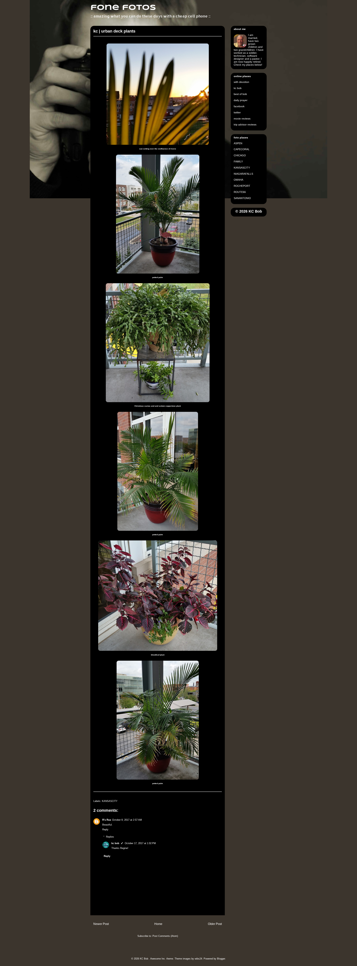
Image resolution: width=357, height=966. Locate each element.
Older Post (215, 923)
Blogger (221, 958)
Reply (105, 829)
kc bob (115, 843)
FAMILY (238, 161)
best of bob (240, 94)
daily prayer (240, 100)
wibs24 (198, 958)
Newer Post (101, 923)
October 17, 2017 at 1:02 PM (140, 843)
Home (158, 923)
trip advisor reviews (245, 124)
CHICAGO (240, 155)
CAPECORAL (242, 149)
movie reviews (242, 118)
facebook (239, 106)
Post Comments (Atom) (165, 936)
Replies (110, 836)
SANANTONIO (242, 198)
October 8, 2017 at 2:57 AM (127, 819)
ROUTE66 (240, 191)
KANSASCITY (110, 801)
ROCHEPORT (242, 185)
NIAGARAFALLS (243, 173)
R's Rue (106, 819)
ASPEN (238, 143)
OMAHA (238, 179)
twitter (237, 112)
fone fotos (123, 7)
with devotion (241, 81)
